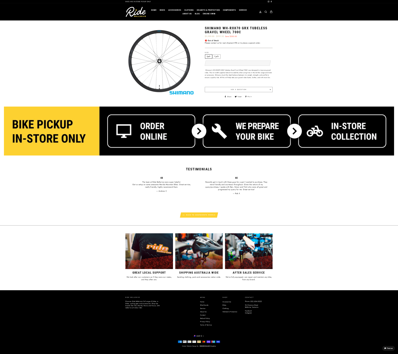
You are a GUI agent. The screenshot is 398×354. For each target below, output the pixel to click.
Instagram (248, 313)
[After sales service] (249, 251)
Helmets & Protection (208, 10)
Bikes (162, 10)
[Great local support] (149, 251)
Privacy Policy (205, 322)
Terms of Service (206, 325)
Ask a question (239, 89)
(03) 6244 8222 (256, 301)
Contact (203, 315)
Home (154, 10)
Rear (209, 56)
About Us (203, 312)
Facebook (248, 311)
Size (207, 52)
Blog (197, 14)
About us (187, 14)
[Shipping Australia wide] (199, 251)
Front (216, 56)
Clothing (189, 10)
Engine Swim (209, 14)
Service (243, 10)
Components (229, 10)
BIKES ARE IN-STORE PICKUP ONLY (138, 2)
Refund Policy (205, 318)
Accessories (174, 10)
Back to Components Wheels (200, 215)
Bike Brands (204, 305)
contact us (215, 43)
